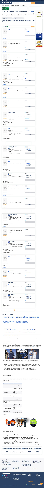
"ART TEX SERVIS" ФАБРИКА (13, 146)
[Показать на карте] (25, 54)
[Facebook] (25, 118)
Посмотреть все (4, 38)
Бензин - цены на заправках (25, 460)
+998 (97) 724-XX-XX (28, 162)
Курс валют (12, 0)
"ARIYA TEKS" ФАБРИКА (12, 112)
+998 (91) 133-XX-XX (28, 272)
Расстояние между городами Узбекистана (25, 467)
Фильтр (32, 26)
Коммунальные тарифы (15, 460)
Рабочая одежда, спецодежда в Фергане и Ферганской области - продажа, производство (22, 322)
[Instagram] (25, 59)
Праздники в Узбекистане (35, 460)
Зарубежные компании (35, 468)
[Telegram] (25, 275)
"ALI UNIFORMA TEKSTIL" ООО (13, 87)
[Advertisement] (18, 23)
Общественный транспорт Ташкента (26, 464)
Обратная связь (8, 0)
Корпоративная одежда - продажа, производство (29, 329)
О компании (29, 474)
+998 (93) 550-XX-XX (28, 114)
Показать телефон (28, 31)
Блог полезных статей (4, 461)
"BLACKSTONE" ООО (12, 241)
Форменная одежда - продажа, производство (29, 332)
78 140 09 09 (27, 0)
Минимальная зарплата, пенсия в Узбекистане (16, 461)
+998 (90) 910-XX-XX (28, 175)
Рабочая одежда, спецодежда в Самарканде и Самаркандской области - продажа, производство (22, 320)
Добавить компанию (34, 0)
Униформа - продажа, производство (9, 332)
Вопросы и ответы (38, 475)
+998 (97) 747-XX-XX (28, 243)
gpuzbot (21, 0)
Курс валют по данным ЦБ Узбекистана (6, 467)
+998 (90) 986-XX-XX (28, 296)
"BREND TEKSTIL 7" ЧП (12, 270)
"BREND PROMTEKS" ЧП (12, 255)
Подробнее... (29, 35)
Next (23, 310)
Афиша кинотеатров (4, 460)
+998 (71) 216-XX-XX (28, 231)
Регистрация (37, 474)
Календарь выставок (4, 468)
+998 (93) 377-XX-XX (28, 257)
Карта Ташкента (34, 463)
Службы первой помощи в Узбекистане (37, 461)
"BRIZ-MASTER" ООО (12, 294)
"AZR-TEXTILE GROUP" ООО (13, 214)
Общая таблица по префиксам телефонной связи (15, 463)
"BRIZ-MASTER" (11, 282)
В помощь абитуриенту (4, 469)
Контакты (37, 481)
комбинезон (33, 346)
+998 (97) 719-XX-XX (28, 284)
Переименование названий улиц (15, 467)
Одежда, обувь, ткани (7, 5)
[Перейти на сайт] (25, 47)
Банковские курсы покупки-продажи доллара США (6, 463)
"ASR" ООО (10, 173)
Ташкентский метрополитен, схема (26, 463)
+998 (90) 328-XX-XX (28, 216)
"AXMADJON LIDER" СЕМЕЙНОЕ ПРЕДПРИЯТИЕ (16, 185)
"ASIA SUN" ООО (11, 160)
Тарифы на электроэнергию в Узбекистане (25, 461)
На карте (33, 11)
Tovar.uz (16, 0)
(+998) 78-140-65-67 (17, 478)
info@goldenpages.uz (17, 479)
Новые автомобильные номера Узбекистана (15, 468)
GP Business (3, 0)
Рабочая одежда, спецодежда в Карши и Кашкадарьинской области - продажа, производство (34, 317)
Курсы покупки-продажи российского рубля (6, 464)
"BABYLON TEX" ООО (12, 229)
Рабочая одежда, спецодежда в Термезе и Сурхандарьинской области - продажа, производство (34, 320)
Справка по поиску (38, 476)
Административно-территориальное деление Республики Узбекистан (26, 465)
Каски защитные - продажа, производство (10, 329)
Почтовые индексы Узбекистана (36, 462)
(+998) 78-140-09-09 (16, 477)
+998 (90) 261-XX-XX (28, 89)
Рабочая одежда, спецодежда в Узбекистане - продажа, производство (9, 322)
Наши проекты (29, 475)
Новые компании (37, 480)
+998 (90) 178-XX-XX (28, 148)
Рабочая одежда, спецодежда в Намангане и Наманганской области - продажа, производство (8, 320)
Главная (3, 5)
